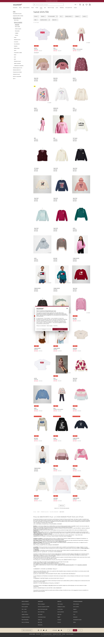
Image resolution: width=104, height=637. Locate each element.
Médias (74, 622)
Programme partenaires (26, 617)
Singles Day (40, 619)
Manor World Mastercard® (42, 609)
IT (80, 630)
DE (69, 630)
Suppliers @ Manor (25, 614)
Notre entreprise (76, 604)
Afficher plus (62, 505)
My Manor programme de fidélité (43, 606)
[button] (15, 7)
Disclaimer (63, 634)
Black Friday (40, 622)
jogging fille (36, 549)
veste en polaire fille (84, 548)
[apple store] (59, 630)
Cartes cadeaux (60, 604)
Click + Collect (24, 609)
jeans (78, 547)
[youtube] (44, 630)
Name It (72, 553)
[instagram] (38, 630)
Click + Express (24, 611)
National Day (40, 624)
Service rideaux (60, 609)
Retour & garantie (25, 606)
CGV (41, 634)
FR (75, 4)
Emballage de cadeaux (61, 606)
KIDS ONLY (76, 553)
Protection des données (47, 634)
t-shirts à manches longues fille (68, 564)
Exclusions (59, 619)
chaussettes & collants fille (82, 564)
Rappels (58, 617)
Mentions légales (32, 634)
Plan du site (38, 634)
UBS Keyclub (40, 614)
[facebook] (41, 630)
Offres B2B (59, 614)
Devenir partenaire (60, 611)
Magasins (74, 609)
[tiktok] (46, 630)
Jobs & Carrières (76, 606)
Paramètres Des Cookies (57, 634)
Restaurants (75, 617)
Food (74, 614)
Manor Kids (57, 553)
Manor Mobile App (41, 611)
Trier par (35, 16)
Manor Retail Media (25, 619)
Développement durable (77, 619)
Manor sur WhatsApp (25, 622)
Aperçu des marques (69, 634)
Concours (59, 622)
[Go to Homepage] (17, 4)
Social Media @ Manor (42, 617)
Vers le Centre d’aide (27, 630)
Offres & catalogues (41, 604)
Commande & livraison (25, 604)
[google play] (61, 630)
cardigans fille (60, 564)
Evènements (75, 611)
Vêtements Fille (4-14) (62, 541)
